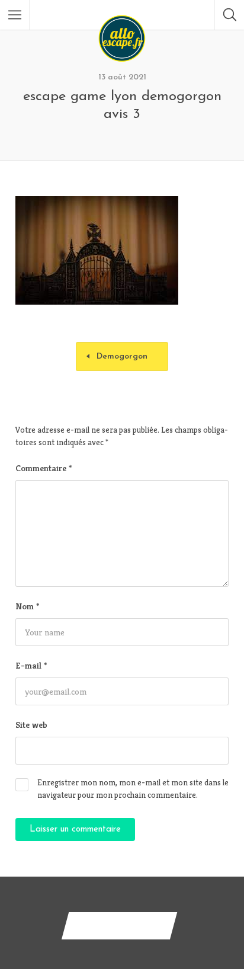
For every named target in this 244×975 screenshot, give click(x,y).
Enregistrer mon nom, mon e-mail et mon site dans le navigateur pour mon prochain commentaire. (133, 788)
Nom (27, 606)
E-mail (31, 665)
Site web (31, 724)
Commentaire (43, 468)
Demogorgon (122, 356)
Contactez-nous (119, 925)
